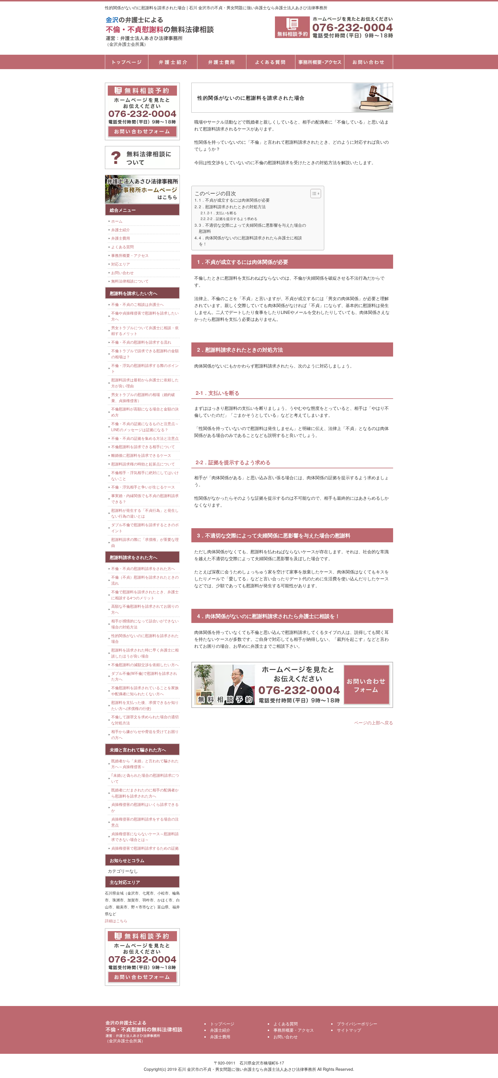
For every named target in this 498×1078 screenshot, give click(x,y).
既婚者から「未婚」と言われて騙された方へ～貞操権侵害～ (145, 764)
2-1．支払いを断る (221, 212)
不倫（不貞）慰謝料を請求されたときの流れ (145, 580)
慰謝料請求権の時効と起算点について (143, 464)
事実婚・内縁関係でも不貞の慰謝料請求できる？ (145, 498)
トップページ (126, 62)
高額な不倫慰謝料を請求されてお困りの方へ (145, 609)
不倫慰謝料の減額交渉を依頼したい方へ (145, 664)
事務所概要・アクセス (319, 62)
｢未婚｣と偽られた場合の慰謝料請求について (145, 778)
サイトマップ (349, 1030)
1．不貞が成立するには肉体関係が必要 (234, 200)
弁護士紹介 (172, 62)
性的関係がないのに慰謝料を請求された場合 (145, 638)
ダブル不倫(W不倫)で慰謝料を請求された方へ (144, 676)
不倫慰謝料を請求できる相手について (143, 446)
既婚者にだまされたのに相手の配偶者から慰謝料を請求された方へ (145, 793)
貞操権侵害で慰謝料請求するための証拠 (145, 848)
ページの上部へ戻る (373, 722)
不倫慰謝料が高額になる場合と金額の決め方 (145, 412)
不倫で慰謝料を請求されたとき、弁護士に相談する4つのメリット (145, 594)
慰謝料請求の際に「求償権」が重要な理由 (145, 542)
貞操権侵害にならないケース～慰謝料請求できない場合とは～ (145, 836)
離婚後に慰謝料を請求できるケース (141, 455)
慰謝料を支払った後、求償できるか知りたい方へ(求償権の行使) (145, 705)
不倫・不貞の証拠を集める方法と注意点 (145, 438)
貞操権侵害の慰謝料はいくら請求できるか (145, 807)
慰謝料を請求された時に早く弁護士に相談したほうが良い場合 (145, 653)
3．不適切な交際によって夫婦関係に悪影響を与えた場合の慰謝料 (252, 228)
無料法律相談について (130, 281)
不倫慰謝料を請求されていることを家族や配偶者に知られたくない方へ (145, 690)
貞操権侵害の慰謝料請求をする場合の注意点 (145, 822)
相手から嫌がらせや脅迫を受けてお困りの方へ (145, 734)
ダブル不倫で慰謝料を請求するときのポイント (145, 527)
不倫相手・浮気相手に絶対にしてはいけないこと (145, 475)
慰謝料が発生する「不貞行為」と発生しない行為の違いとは (145, 513)
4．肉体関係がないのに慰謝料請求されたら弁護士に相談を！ (250, 241)
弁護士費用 (221, 62)
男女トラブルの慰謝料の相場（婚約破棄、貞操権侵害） (143, 397)
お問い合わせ (122, 272)
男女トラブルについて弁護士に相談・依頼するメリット (145, 330)
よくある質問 (270, 62)
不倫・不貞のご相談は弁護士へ (137, 304)
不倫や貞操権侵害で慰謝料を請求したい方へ (145, 316)
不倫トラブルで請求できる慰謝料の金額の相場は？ (145, 353)
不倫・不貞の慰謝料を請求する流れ (141, 342)
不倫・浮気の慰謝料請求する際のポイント (145, 368)
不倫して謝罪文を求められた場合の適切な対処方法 (145, 719)
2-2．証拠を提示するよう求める (232, 218)
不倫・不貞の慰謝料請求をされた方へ (143, 568)
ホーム (116, 221)
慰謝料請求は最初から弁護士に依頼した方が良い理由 (145, 383)
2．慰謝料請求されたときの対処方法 (232, 206)
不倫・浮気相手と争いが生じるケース (143, 487)
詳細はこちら (116, 920)
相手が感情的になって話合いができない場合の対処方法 (145, 624)
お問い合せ (368, 62)
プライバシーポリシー (357, 1023)
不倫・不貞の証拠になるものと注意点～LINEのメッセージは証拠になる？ (145, 426)
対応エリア (120, 264)
